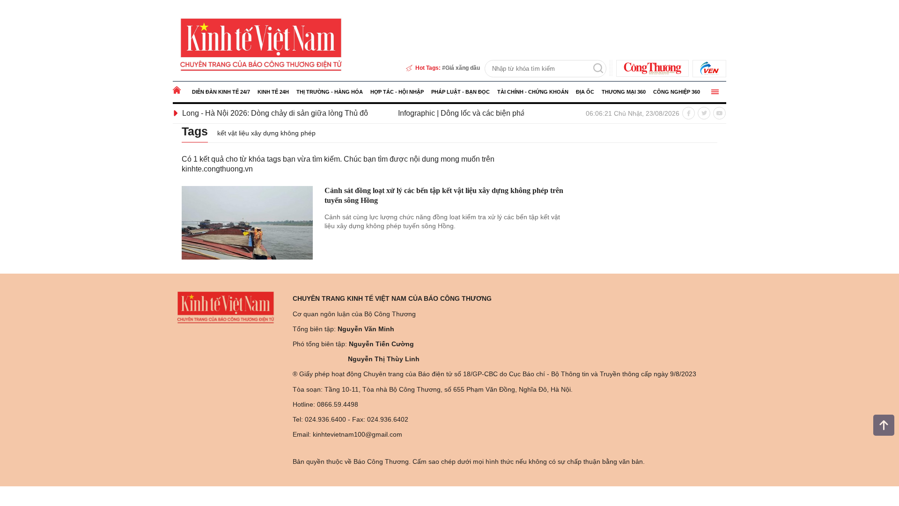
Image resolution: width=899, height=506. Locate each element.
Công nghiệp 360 (676, 92)
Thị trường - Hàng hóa (329, 92)
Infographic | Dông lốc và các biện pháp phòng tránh (469, 113)
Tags (195, 131)
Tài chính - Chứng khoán (532, 92)
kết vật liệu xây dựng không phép (266, 133)
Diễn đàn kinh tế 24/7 (221, 92)
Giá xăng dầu (462, 68)
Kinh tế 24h (273, 92)
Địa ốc (585, 92)
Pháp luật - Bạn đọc (460, 92)
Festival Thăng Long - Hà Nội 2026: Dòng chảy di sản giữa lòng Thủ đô (234, 113)
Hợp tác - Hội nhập (397, 92)
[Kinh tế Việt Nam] (261, 44)
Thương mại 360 (624, 92)
